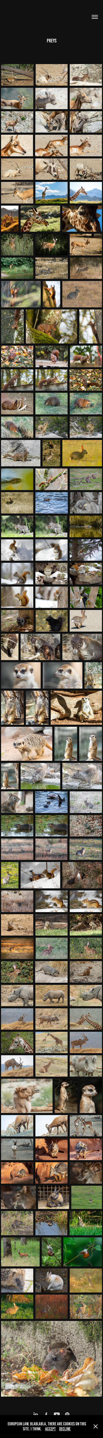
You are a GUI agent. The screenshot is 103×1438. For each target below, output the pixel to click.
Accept (50, 1429)
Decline (65, 1429)
